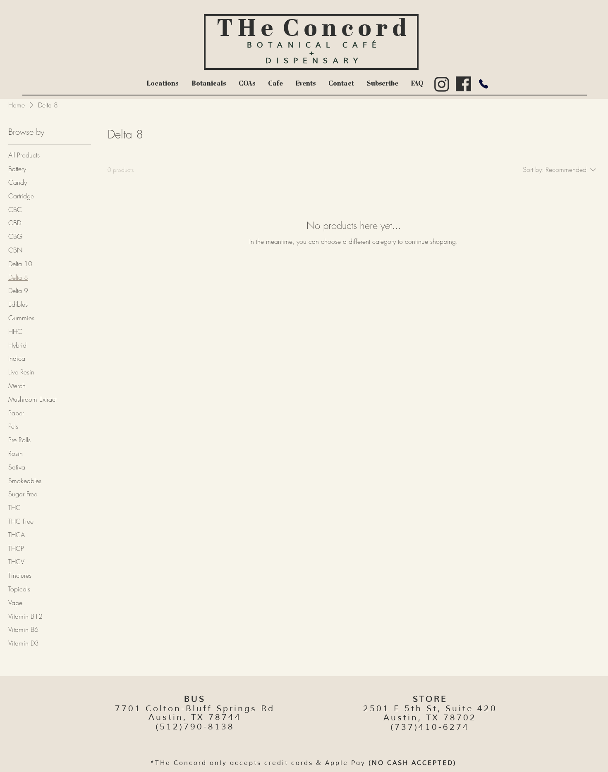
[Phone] (483, 83)
